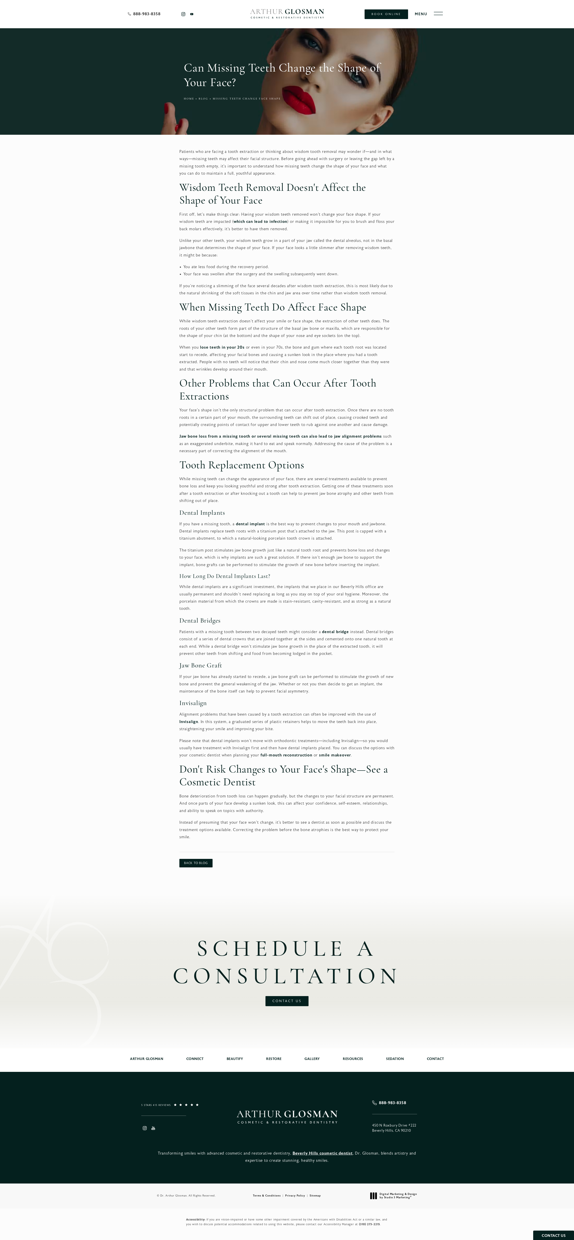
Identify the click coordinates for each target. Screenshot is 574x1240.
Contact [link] (435, 1059)
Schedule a (287, 963)
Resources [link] (353, 1059)
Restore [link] (274, 1059)
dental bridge (335, 632)
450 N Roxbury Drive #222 (394, 1127)
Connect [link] (195, 1059)
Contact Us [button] (553, 1236)
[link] (144, 14)
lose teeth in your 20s (222, 347)
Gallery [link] (312, 1059)
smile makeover (335, 755)
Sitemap (315, 1195)
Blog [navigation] (203, 99)
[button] (438, 13)
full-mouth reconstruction (286, 755)
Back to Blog (196, 863)
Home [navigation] (189, 99)
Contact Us (287, 1001)
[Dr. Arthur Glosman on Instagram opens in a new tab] (183, 14)
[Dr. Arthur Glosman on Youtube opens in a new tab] (192, 14)
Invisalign (188, 721)
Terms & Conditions (267, 1195)
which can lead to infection (260, 221)
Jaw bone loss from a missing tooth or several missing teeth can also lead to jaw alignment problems (280, 436)
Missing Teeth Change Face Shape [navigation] (247, 99)
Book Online (386, 14)
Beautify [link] (235, 1059)
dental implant (250, 524)
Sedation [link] (395, 1059)
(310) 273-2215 (369, 1224)
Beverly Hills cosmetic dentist (323, 1153)
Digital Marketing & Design (398, 1195)
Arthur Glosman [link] (146, 1059)
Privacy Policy (295, 1195)
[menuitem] (183, 14)
